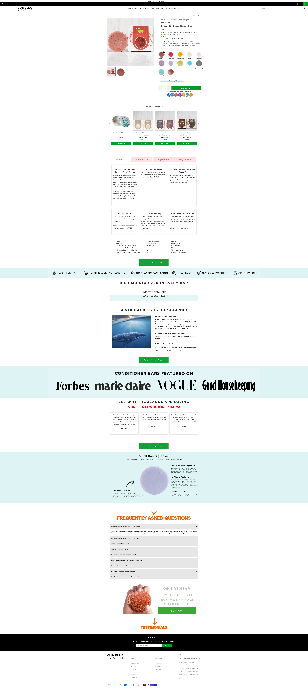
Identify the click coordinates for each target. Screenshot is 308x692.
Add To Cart (186, 88)
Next (199, 15)
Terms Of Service (135, 663)
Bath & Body (158, 663)
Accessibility (134, 677)
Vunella (112, 684)
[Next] (198, 123)
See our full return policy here (191, 674)
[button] (109, 43)
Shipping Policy (134, 672)
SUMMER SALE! (178, 8)
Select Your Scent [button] (154, 262)
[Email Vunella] (2, 4)
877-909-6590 (7, 4)
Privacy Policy (134, 661)
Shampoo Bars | (132, 8)
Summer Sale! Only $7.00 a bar (172, 81)
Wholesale (133, 674)
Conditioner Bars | (145, 8)
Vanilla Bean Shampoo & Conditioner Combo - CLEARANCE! (186, 135)
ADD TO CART (121, 143)
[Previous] (110, 123)
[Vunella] (24, 9)
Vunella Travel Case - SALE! (121, 133)
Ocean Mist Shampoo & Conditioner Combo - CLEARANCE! (165, 135)
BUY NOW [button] (177, 610)
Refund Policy (134, 666)
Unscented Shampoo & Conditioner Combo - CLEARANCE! (143, 135)
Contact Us (133, 669)
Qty (159, 85)
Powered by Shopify (119, 684)
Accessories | (168, 8)
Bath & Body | (157, 8)
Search (132, 658)
